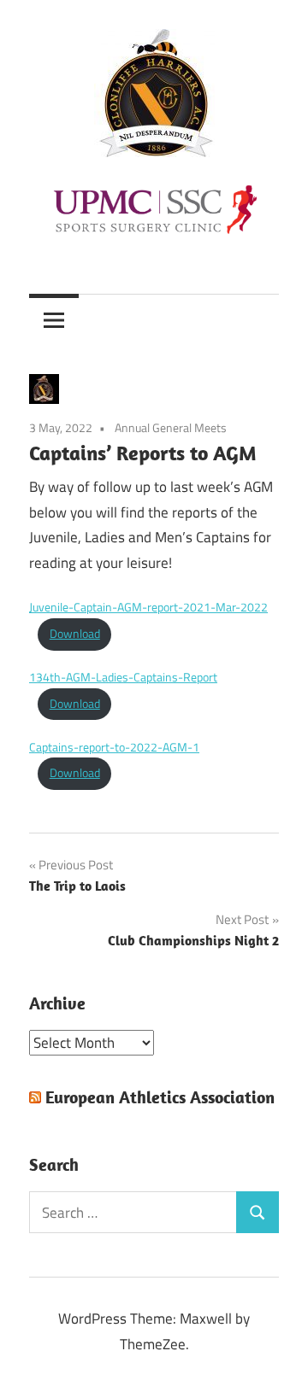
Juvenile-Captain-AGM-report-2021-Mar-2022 (148, 607)
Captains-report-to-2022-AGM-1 (114, 747)
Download (75, 633)
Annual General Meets (171, 427)
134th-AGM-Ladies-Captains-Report (123, 677)
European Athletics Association (160, 1097)
